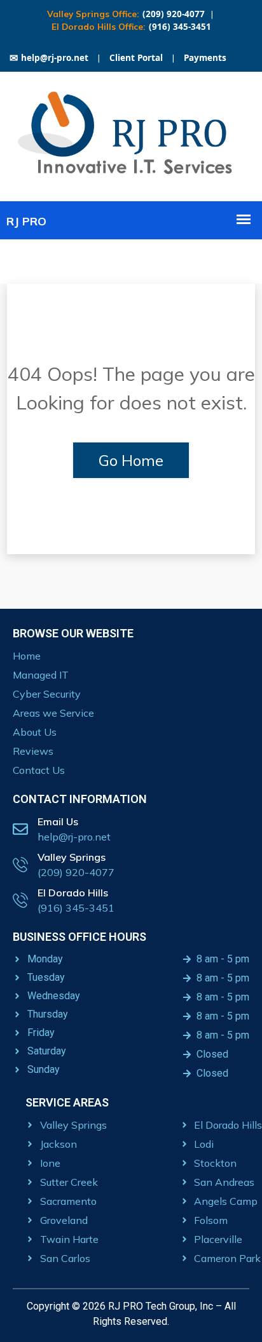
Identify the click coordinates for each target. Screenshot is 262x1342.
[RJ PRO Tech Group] (130, 177)
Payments (205, 57)
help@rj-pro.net (49, 57)
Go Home (131, 460)
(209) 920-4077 (173, 14)
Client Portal (136, 57)
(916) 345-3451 (180, 26)
